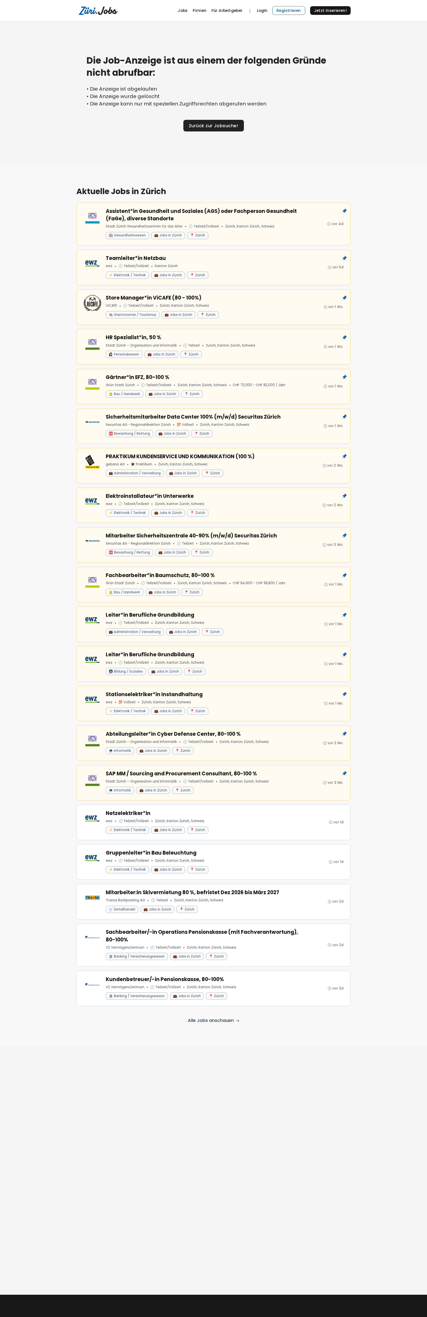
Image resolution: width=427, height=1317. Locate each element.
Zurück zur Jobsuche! (213, 126)
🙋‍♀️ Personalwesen (124, 354)
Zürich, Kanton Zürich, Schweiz (250, 226)
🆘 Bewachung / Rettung (129, 433)
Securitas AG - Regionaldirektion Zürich (138, 424)
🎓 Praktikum (141, 464)
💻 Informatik (120, 750)
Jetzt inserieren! (330, 10)
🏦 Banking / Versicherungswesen (137, 956)
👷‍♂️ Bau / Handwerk (124, 394)
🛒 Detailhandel (122, 909)
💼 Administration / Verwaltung (135, 473)
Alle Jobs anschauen (211, 1020)
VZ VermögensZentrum (125, 947)
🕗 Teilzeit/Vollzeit (204, 226)
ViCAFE (111, 305)
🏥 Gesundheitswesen (127, 235)
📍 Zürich (197, 235)
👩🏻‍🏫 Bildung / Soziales (126, 671)
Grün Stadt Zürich (120, 385)
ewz (109, 266)
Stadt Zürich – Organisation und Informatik (141, 345)
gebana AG (115, 464)
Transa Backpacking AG (125, 900)
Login (262, 10)
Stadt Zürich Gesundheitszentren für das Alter (144, 226)
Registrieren (289, 10)
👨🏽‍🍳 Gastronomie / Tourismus (132, 314)
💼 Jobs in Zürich (168, 235)
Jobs (183, 10)
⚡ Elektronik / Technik (127, 275)
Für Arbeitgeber (227, 10)
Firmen (199, 10)
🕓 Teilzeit (191, 345)
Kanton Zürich (166, 266)
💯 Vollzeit (185, 424)
